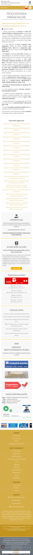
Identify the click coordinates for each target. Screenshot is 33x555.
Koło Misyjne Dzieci (16, 456)
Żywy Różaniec (16, 478)
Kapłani (16, 441)
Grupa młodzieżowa (16, 470)
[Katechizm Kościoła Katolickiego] (9, 425)
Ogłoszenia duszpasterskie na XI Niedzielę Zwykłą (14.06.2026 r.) (16, 168)
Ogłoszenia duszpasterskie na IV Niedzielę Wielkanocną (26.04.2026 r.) (16, 199)
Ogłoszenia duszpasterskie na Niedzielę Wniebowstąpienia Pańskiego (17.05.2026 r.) (16, 186)
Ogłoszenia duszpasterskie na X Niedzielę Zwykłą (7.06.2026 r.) (16, 173)
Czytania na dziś (17, 485)
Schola (16, 461)
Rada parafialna (16, 472)
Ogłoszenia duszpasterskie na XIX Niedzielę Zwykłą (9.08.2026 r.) (16, 133)
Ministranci (16, 467)
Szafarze (16, 475)
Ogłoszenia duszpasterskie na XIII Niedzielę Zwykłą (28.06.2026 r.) (16, 160)
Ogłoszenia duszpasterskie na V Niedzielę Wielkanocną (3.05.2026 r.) (16, 195)
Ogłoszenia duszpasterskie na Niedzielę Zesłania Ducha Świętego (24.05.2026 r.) (16, 182)
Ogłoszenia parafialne (16, 15)
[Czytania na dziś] (16, 375)
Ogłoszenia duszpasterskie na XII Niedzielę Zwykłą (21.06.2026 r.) (16, 164)
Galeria (16, 490)
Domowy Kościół (16, 453)
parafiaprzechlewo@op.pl (17, 506)
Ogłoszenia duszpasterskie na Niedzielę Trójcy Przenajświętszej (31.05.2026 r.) (16, 177)
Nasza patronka (16, 438)
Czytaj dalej (16, 268)
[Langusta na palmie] (19, 425)
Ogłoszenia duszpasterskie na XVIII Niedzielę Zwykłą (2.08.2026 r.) (16, 138)
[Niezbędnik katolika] (16, 364)
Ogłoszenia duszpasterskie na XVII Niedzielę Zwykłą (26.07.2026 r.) (16, 142)
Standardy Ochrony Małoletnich (16, 444)
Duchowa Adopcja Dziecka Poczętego (16, 459)
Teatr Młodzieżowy (16, 451)
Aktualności (16, 487)
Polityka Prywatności (16, 546)
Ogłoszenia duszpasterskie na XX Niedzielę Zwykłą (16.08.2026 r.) (16, 129)
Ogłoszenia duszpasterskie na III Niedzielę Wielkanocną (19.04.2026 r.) (16, 203)
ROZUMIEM (16, 552)
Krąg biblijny (17, 464)
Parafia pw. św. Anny (10, 2)
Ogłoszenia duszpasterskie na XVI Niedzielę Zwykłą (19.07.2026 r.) (16, 146)
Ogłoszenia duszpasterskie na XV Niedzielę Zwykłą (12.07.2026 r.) (16, 151)
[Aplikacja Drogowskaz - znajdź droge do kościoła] (16, 385)
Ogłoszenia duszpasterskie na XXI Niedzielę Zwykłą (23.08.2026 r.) (16, 124)
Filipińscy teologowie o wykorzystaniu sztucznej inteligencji (16, 316)
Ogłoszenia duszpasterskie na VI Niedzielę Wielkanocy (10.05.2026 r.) (17, 190)
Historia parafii (16, 435)
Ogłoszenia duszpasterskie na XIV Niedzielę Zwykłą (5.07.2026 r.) (16, 155)
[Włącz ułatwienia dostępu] (31, 8)
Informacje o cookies (16, 548)
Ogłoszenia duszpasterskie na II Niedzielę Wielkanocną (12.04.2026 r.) (16, 208)
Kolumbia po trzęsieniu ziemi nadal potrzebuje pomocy (16, 313)
